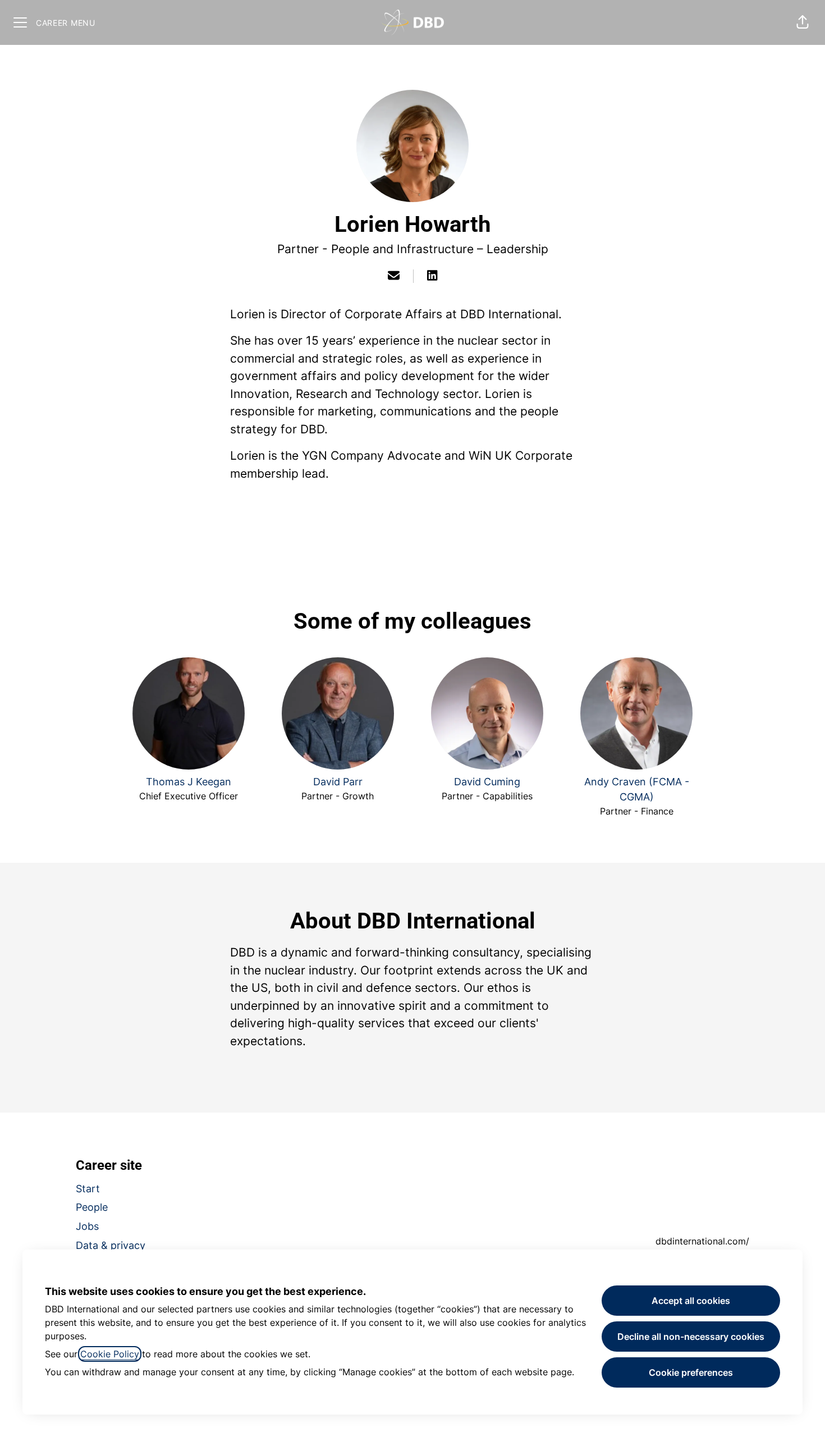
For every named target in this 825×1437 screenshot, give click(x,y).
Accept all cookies (691, 1300)
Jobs (87, 1226)
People (92, 1207)
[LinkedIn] (432, 276)
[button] (802, 22)
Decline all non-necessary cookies (690, 1336)
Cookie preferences (691, 1372)
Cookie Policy (109, 1354)
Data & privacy (110, 1245)
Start (88, 1189)
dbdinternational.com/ (702, 1241)
